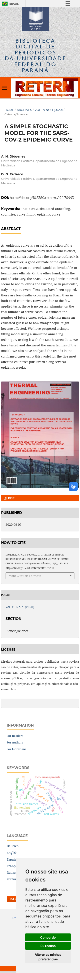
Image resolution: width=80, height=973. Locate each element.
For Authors (15, 742)
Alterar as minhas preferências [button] (48, 957)
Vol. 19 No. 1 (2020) (49, 110)
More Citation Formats (25, 575)
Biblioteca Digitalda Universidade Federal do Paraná (35, 55)
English (12, 853)
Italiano (12, 872)
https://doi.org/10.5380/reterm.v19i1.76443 (42, 198)
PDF (10, 498)
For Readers (15, 736)
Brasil (9, 4)
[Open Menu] (4, 87)
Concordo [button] (48, 937)
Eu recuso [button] (48, 946)
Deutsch (13, 846)
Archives (24, 110)
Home (9, 110)
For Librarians (16, 749)
